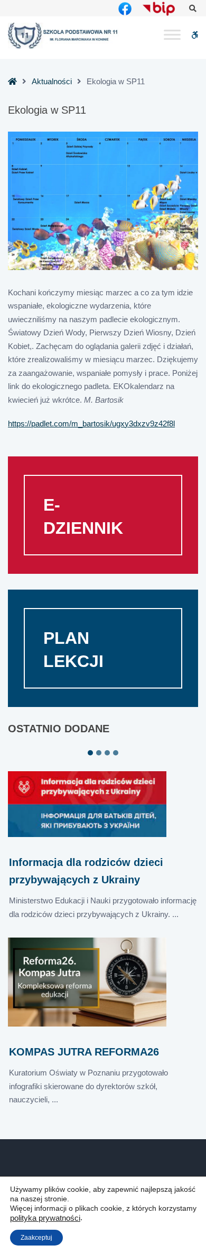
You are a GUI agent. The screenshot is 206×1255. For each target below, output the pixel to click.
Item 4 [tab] (115, 752)
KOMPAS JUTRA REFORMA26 (84, 1052)
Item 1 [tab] (90, 752)
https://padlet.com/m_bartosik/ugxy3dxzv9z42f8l (91, 423)
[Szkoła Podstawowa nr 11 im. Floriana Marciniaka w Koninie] (63, 35)
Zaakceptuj (36, 1237)
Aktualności (52, 81)
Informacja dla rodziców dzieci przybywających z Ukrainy (86, 870)
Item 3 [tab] (107, 752)
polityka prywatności (45, 1218)
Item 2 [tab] (98, 752)
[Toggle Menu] (172, 35)
